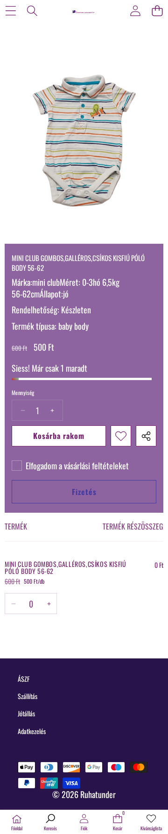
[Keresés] (32, 10)
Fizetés (84, 491)
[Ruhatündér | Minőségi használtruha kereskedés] (83, 10)
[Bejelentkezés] (135, 10)
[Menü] (10, 10)
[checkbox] (70, 465)
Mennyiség (23, 392)
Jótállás (26, 713)
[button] (157, 10)
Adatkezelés (32, 731)
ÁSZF (23, 679)
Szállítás (27, 696)
